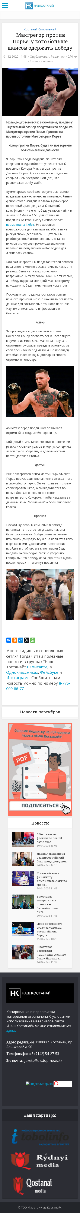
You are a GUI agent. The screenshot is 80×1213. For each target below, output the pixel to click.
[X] (26, 640)
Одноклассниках (22, 672)
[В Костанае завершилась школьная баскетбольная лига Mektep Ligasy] (24, 902)
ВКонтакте (37, 666)
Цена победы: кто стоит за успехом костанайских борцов (49, 929)
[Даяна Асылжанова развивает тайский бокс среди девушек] (24, 859)
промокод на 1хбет (20, 225)
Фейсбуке (49, 672)
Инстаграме (17, 677)
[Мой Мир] (20, 640)
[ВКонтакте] (8, 640)
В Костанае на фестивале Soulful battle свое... (49, 838)
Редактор (58, 56)
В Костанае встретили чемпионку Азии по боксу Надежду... (51, 952)
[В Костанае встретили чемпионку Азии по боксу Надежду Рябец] (24, 952)
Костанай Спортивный (40, 29)
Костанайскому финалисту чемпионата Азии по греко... (52, 879)
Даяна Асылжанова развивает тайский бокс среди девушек (52, 857)
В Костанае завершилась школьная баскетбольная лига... (47, 904)
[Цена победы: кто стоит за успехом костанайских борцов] (24, 929)
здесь (11, 1030)
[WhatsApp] (32, 640)
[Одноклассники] (14, 640)
